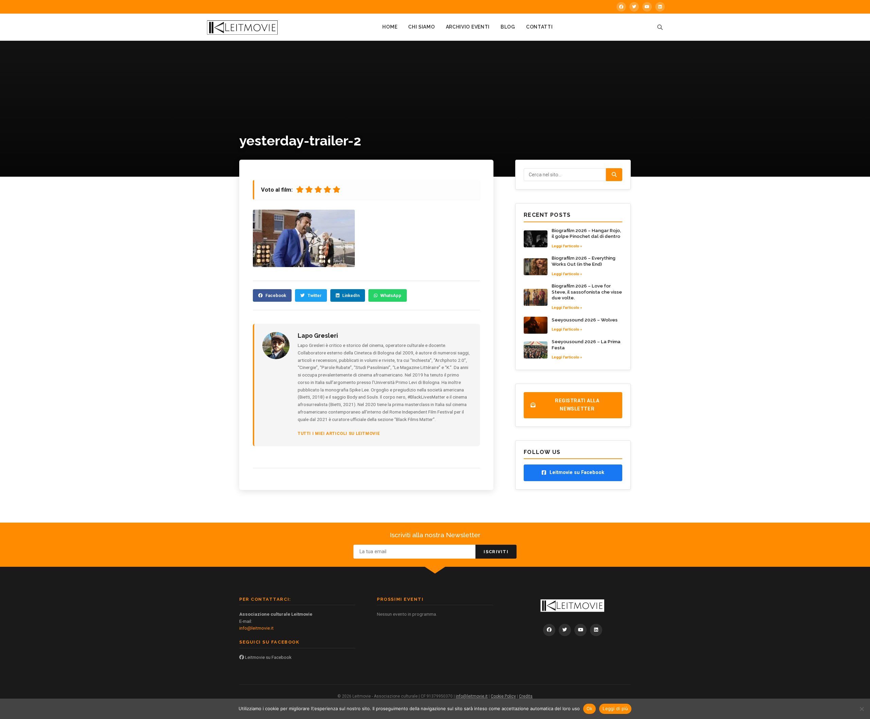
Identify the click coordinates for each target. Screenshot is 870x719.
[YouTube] (647, 7)
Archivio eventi (468, 27)
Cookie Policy (503, 696)
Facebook (275, 295)
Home (389, 27)
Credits (526, 696)
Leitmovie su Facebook (268, 657)
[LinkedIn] (660, 7)
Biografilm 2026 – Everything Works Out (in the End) (583, 261)
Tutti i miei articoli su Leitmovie (339, 433)
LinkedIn (351, 295)
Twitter (314, 295)
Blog (508, 27)
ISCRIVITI (496, 551)
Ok (590, 708)
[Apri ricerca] (660, 27)
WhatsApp (390, 295)
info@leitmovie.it (256, 628)
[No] (861, 708)
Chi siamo (421, 27)
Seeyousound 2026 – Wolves (584, 319)
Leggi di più (615, 708)
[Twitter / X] (634, 7)
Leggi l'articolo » (567, 246)
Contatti (539, 27)
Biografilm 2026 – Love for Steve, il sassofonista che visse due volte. (587, 291)
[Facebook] (621, 7)
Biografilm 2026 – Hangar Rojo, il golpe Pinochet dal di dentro (586, 233)
